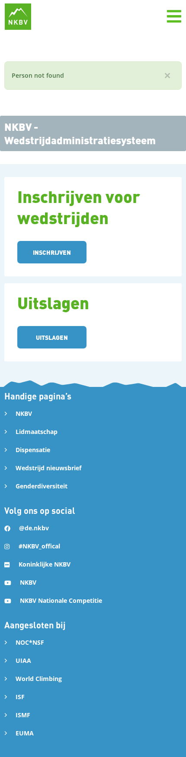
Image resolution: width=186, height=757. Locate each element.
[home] (18, 16)
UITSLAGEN (52, 337)
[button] (174, 16)
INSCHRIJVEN (52, 252)
